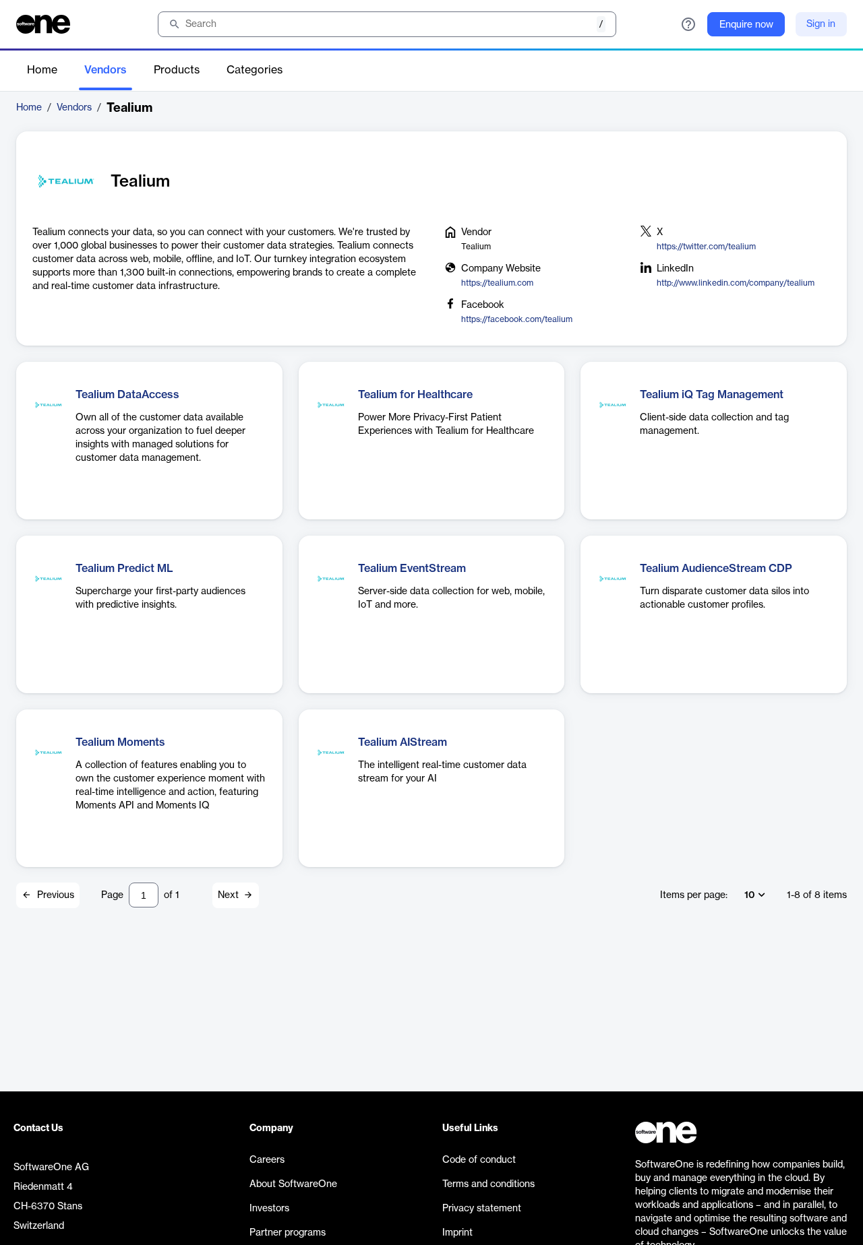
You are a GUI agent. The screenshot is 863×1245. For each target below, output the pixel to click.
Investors (269, 1208)
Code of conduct (479, 1160)
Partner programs (287, 1233)
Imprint (457, 1233)
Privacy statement (481, 1208)
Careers (267, 1160)
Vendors (105, 70)
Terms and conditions (488, 1184)
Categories (254, 70)
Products (177, 70)
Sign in (820, 24)
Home (42, 70)
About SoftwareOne (293, 1184)
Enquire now (746, 25)
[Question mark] (688, 24)
